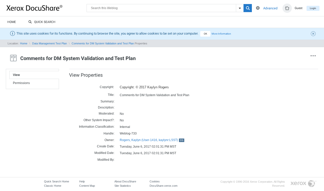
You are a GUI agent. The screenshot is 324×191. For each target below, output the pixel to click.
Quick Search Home (56, 181)
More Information (221, 33)
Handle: (109, 133)
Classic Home (52, 185)
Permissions (21, 83)
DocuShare (47, 8)
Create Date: (105, 146)
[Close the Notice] (314, 34)
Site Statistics (122, 185)
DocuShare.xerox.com (163, 185)
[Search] (248, 8)
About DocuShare (125, 181)
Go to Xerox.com (303, 183)
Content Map (87, 185)
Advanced (270, 8)
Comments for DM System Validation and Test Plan (103, 43)
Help (82, 181)
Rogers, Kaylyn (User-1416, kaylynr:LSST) (151, 140)
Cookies (155, 181)
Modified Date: (104, 153)
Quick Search (44, 22)
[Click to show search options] (258, 8)
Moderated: (106, 113)
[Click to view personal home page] (287, 8)
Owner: (109, 140)
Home (11, 22)
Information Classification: (96, 126)
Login (313, 8)
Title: (111, 95)
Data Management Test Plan (49, 43)
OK (205, 33)
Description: (106, 107)
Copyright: (107, 87)
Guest (298, 8)
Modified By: (105, 159)
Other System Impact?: (99, 120)
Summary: (107, 101)
